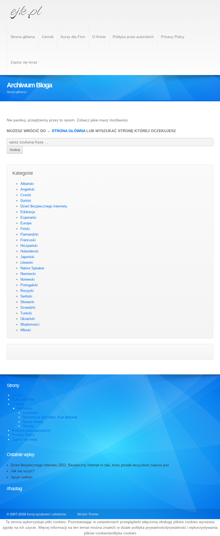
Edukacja (27, 212)
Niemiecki (28, 274)
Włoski (25, 330)
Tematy (28, 426)
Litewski (26, 262)
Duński (25, 201)
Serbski (26, 296)
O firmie (99, 37)
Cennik (48, 37)
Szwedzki (27, 308)
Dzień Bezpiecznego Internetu (43, 206)
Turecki (26, 313)
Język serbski (21, 477)
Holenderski (29, 251)
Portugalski (29, 285)
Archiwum (24, 408)
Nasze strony (33, 422)
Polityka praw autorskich (133, 37)
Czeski (25, 195)
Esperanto (28, 217)
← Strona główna (66, 131)
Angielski (27, 189)
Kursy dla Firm (73, 37)
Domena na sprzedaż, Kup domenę (50, 417)
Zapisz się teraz (23, 62)
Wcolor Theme (87, 514)
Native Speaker (32, 268)
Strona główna (22, 37)
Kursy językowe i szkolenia (46, 514)
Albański (27, 184)
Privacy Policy (172, 37)
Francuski (28, 240)
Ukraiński (27, 319)
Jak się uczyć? (22, 471)
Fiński (25, 229)
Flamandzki (29, 234)
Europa (25, 223)
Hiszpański (29, 246)
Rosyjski (27, 291)
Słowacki (27, 302)
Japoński (27, 257)
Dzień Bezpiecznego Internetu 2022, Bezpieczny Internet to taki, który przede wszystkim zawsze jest (90, 465)
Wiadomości (29, 324)
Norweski (27, 279)
